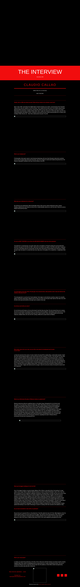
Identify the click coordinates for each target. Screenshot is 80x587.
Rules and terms (48, 584)
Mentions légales (41, 584)
